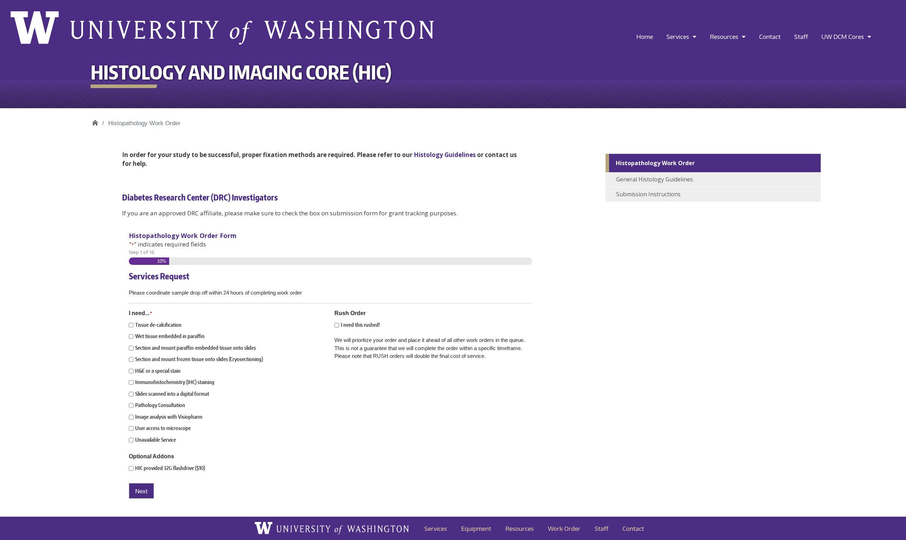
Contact (770, 36)
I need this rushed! (360, 324)
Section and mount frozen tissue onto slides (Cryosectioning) (199, 359)
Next (141, 491)
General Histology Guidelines (654, 179)
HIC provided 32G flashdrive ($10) (170, 468)
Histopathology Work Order (655, 163)
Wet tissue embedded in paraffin (170, 336)
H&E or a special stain (157, 370)
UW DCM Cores (842, 36)
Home (644, 36)
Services (677, 36)
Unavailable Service (155, 439)
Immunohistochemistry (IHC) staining (174, 382)
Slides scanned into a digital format (172, 393)
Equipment (476, 528)
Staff (801, 36)
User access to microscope (163, 428)
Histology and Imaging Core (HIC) (95, 120)
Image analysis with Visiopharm (168, 416)
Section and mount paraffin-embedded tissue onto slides (195, 347)
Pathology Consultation (160, 405)
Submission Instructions (648, 194)
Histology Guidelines (445, 155)
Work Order (564, 528)
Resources (724, 36)
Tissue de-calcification (158, 324)
